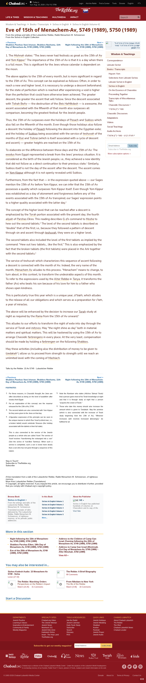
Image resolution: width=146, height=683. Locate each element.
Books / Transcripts (39, 24)
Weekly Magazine (20, 630)
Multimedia (59, 17)
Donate (122, 3)
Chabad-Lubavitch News (123, 628)
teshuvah (50, 233)
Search (69, 630)
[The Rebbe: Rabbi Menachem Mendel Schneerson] (73, 10)
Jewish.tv (38, 655)
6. (57, 406)
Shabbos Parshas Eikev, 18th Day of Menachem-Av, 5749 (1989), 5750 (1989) (29, 545)
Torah (82, 312)
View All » (63, 555)
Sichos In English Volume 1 (53, 501)
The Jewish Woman (49, 623)
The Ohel (117, 625)
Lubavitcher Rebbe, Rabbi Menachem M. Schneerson (61, 477)
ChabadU (52, 655)
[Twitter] (129, 667)
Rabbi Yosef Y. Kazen (55, 668)
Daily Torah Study (73, 625)
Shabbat (96, 625)
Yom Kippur (16, 173)
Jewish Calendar (73, 623)
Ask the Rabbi (91, 3)
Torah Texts (107, 655)
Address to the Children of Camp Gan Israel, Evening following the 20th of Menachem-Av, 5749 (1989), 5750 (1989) (78, 541)
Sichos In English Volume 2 (53, 505)
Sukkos (33, 134)
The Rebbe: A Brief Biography (81, 571)
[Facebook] (124, 667)
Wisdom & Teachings (36, 17)
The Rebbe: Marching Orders (32, 581)
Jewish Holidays (99, 620)
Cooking (94, 655)
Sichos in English (61, 24)
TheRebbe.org (47, 637)
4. (6, 417)
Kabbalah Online (48, 632)
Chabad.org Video (49, 620)
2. (6, 403)
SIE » (81, 500)
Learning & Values (20, 623)
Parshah (96, 630)
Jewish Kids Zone (48, 630)
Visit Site (77, 511)
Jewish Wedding (99, 623)
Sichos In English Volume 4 (53, 511)
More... (44, 518)
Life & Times (12, 17)
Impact (74, 17)
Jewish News (47, 625)
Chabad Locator (120, 630)
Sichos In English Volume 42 (86, 24)
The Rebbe (118, 623)
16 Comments (85, 587)
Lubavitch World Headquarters (95, 666)
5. (57, 393)
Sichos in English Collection (27, 37)
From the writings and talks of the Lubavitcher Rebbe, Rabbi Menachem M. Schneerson (45, 35)
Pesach (40, 129)
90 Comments (72, 574)
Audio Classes (66, 655)
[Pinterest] (135, 667)
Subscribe (70, 628)
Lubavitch (52, 666)
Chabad (46, 666)
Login (81, 3)
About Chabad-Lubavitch (123, 620)
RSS (68, 635)
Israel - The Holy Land (50, 635)
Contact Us (137, 675)
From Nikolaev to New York (79, 581)
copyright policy (44, 486)
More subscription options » (119, 154)
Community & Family (21, 628)
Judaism (79, 668)
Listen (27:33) (13, 577)
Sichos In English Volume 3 (53, 508)
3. (6, 410)
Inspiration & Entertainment (23, 625)
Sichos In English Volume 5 (53, 514)
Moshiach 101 (47, 628)
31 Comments (37, 587)
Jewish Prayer (98, 632)
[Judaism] (15, 3)
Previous (33, 44)
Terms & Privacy (123, 675)
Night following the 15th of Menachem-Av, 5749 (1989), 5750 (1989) (29, 540)
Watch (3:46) (71, 587)
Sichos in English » (17, 500)
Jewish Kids (135, 655)
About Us (110, 675)
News (80, 655)
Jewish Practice (19, 620)
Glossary (70, 632)
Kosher (96, 628)
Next (84, 44)
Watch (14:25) (23, 587)
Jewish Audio (98, 635)
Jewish (87, 668)
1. (6, 393)
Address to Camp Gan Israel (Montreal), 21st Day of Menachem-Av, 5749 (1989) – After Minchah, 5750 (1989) (78, 549)
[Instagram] (140, 667)
